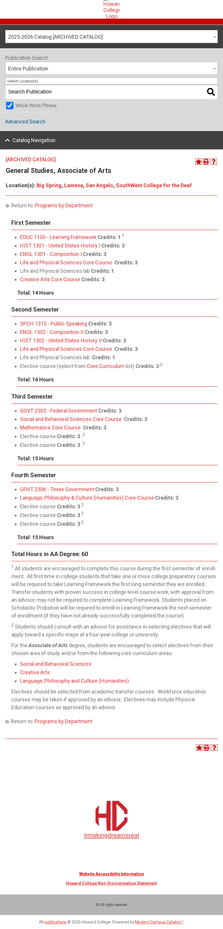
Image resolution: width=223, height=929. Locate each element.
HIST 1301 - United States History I (60, 246)
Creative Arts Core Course (50, 279)
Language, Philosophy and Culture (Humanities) (74, 681)
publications (55, 922)
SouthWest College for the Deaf (154, 185)
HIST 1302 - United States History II (61, 340)
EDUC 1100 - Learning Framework (58, 237)
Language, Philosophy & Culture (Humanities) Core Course (87, 498)
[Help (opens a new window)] (214, 161)
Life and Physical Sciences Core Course (66, 262)
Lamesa (73, 185)
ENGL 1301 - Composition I (51, 254)
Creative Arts (35, 672)
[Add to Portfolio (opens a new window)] (198, 161)
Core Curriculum (106, 366)
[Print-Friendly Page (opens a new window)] (206, 161)
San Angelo (99, 185)
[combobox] (111, 36)
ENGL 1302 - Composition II (51, 332)
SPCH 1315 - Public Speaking (53, 324)
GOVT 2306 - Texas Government (57, 489)
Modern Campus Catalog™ (159, 922)
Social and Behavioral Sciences (55, 664)
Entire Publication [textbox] (28, 69)
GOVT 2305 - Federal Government (58, 411)
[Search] (211, 92)
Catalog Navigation (33, 140)
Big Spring (49, 185)
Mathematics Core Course (50, 427)
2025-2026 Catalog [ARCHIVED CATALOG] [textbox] (55, 37)
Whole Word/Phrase (36, 105)
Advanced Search (25, 121)
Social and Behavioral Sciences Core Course (71, 419)
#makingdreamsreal (111, 835)
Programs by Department (64, 205)
